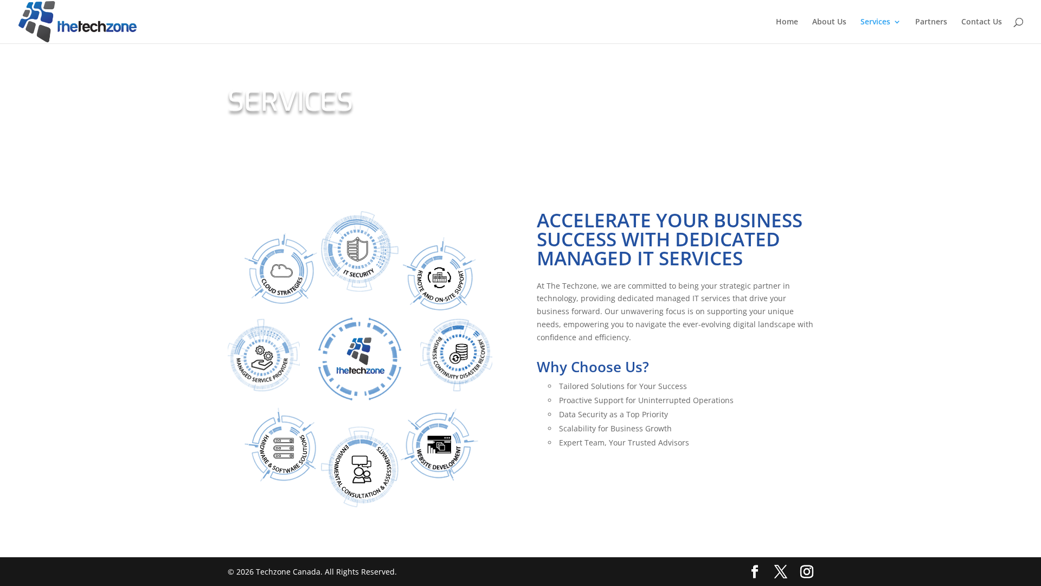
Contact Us (981, 22)
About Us (829, 22)
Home (787, 22)
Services (875, 22)
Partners (931, 22)
